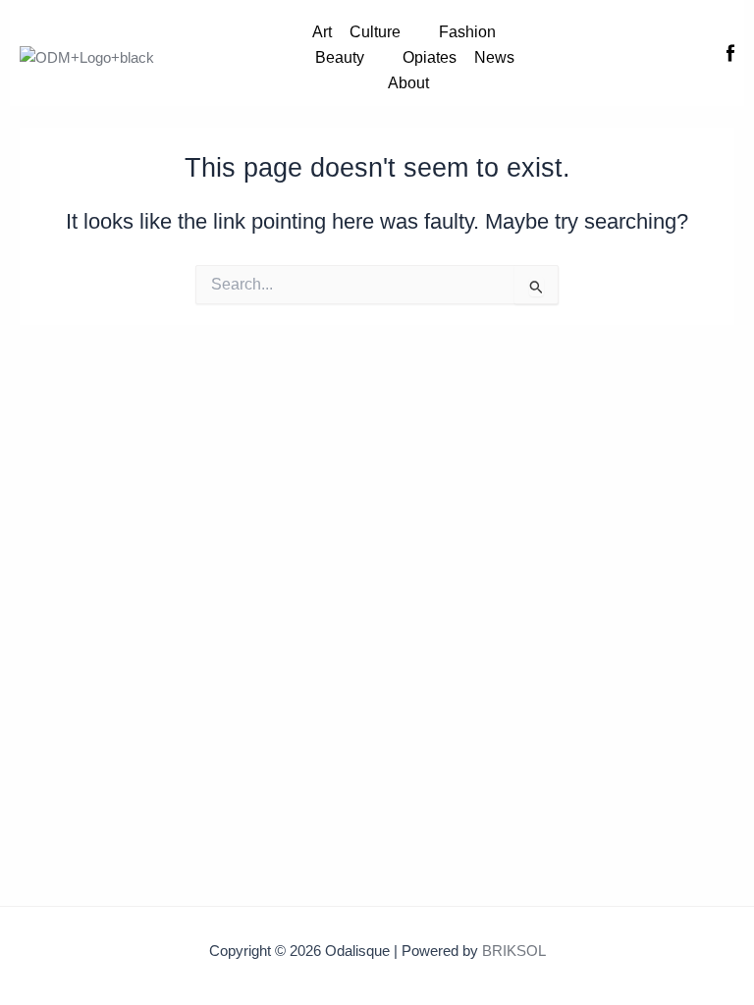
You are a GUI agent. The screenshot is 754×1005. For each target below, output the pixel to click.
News (494, 57)
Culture (375, 32)
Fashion (467, 32)
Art (322, 32)
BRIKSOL (514, 951)
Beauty (339, 57)
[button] (385, 32)
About (408, 83)
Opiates (430, 57)
